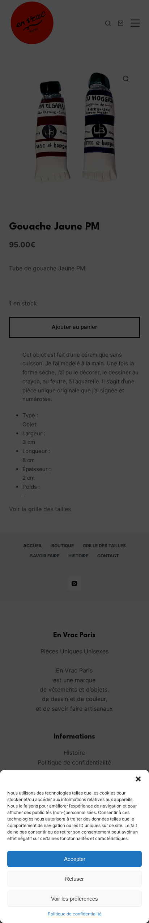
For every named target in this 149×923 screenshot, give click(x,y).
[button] (138, 779)
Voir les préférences (74, 899)
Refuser (74, 879)
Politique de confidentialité (75, 914)
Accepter (74, 859)
